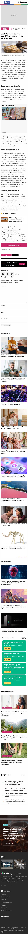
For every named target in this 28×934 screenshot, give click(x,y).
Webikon (22, 930)
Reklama (3, 905)
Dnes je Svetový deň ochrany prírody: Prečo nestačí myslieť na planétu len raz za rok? (14, 738)
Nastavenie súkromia (7, 910)
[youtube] (5, 885)
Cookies (3, 899)
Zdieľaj (7, 2)
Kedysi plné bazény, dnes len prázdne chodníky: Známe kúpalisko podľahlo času (14, 782)
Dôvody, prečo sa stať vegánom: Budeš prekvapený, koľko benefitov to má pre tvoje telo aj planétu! (13, 833)
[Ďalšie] (25, 864)
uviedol (15, 174)
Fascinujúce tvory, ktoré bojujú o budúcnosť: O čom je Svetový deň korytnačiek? (11, 762)
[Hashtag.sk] (22, 2)
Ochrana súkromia (6, 902)
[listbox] (21, 775)
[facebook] (1, 885)
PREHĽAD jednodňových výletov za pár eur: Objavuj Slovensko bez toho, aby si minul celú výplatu (15, 801)
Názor (6, 824)
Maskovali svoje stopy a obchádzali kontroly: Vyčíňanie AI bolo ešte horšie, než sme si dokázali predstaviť (13, 583)
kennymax (11, 930)
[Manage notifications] (2, 931)
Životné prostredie (5, 29)
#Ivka (23, 28)
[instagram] (8, 885)
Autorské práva (5, 897)
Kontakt (3, 894)
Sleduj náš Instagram (14, 245)
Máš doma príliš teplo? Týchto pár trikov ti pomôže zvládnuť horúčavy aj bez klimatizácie (14, 713)
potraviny (16, 255)
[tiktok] (11, 885)
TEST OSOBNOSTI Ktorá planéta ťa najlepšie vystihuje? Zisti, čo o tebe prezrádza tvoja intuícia (16, 795)
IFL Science (14, 153)
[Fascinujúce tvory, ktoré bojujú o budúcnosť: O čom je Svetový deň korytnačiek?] (14, 750)
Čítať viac (8, 843)
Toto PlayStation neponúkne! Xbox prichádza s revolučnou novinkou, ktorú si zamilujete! (13, 630)
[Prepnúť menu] (2, 2)
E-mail (3, 312)
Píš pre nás (4, 908)
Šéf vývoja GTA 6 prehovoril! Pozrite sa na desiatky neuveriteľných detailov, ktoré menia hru (13, 607)
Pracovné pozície (8, 638)
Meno (3, 305)
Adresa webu (4, 318)
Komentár (3, 286)
